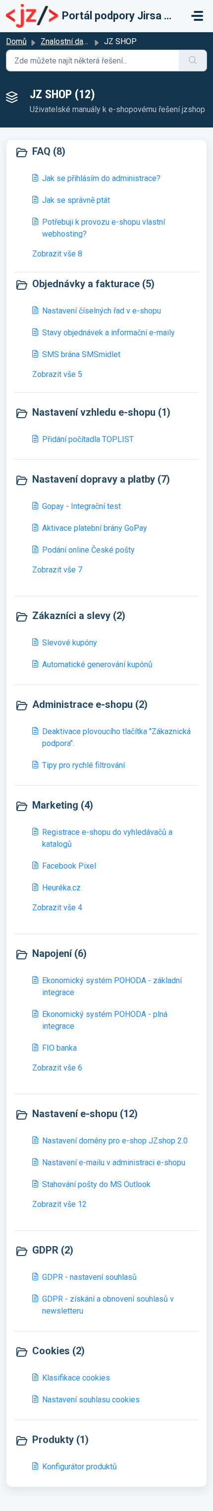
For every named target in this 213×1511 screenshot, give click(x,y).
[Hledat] (193, 60)
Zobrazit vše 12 (59, 1204)
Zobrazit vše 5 (57, 374)
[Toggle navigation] (197, 16)
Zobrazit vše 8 (57, 253)
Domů (16, 41)
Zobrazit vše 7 (57, 569)
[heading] (106, 152)
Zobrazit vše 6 (57, 1067)
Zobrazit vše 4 (57, 907)
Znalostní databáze (74, 41)
